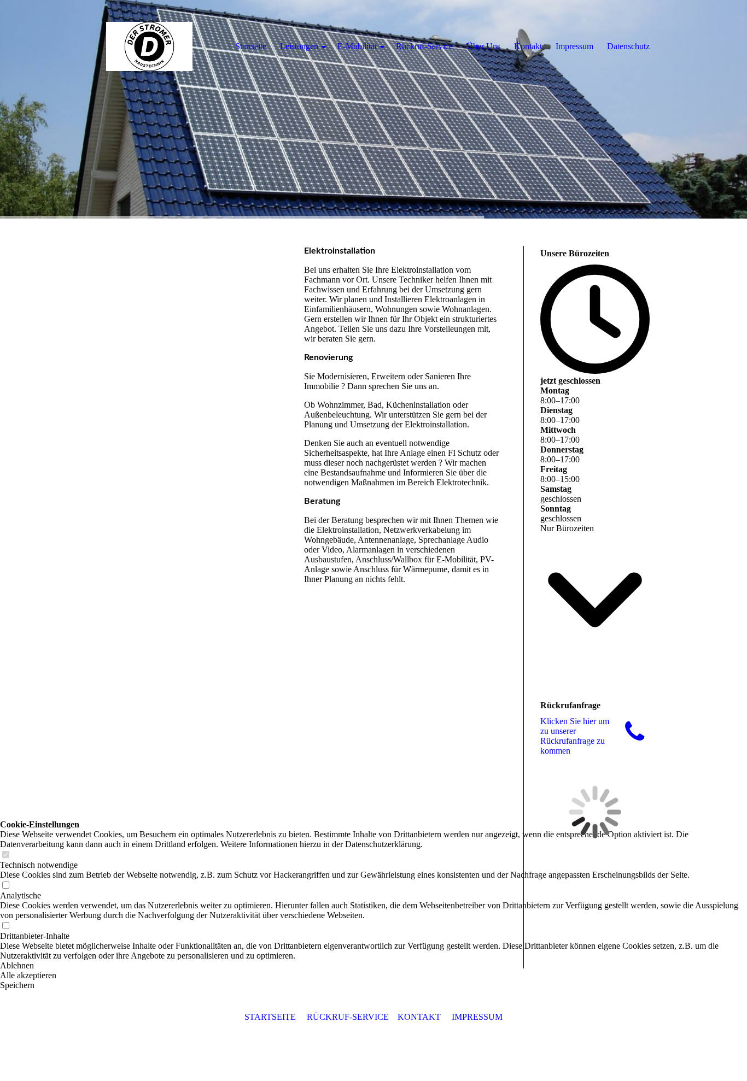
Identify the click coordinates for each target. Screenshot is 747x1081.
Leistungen (299, 46)
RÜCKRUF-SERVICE (348, 1016)
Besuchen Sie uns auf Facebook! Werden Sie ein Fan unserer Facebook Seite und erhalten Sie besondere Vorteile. (595, 908)
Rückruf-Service (424, 46)
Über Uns (483, 46)
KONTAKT (419, 1016)
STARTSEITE (270, 1016)
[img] (373, 109)
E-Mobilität (357, 46)
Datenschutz (628, 46)
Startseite (250, 46)
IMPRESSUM (477, 1016)
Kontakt (528, 46)
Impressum (574, 46)
